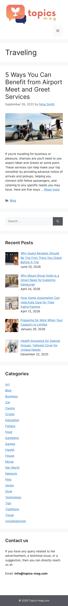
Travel (9, 515)
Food (8, 432)
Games (10, 444)
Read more (52, 189)
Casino (10, 408)
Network (11, 473)
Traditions (12, 509)
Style (8, 491)
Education (12, 420)
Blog (13, 200)
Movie (9, 461)
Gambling (12, 438)
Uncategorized (15, 521)
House (9, 456)
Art (7, 384)
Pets (8, 479)
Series (9, 485)
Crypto (9, 414)
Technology (13, 497)
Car (7, 402)
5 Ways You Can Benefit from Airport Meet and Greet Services (33, 85)
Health (9, 450)
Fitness (10, 426)
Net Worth (12, 467)
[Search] (58, 221)
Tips (8, 503)
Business (11, 396)
